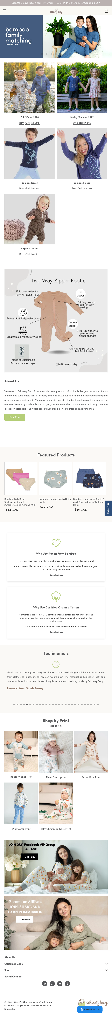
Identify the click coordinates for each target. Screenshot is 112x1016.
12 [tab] (49, 704)
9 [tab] (40, 704)
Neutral (35, 122)
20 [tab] (75, 704)
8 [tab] (37, 704)
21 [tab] (78, 704)
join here (29, 856)
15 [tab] (59, 704)
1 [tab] (14, 704)
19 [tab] (72, 704)
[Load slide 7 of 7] (70, 54)
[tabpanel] (56, 676)
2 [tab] (17, 704)
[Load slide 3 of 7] (51, 54)
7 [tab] (33, 704)
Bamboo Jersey (30, 182)
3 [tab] (21, 704)
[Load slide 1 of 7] (42, 54)
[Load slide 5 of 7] (60, 54)
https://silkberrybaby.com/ (27, 1002)
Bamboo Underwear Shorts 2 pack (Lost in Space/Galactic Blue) (88, 501)
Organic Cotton (29, 248)
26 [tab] (94, 704)
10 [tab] (43, 704)
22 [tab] (82, 704)
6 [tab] (30, 704)
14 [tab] (56, 704)
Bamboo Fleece (82, 182)
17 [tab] (65, 704)
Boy (21, 122)
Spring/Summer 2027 (82, 117)
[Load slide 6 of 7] (65, 54)
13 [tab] (53, 704)
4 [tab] (24, 704)
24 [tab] (88, 704)
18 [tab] (69, 704)
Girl (27, 122)
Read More (14, 417)
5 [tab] (27, 704)
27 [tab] (98, 704)
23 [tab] (85, 704)
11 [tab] (46, 704)
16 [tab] (62, 704)
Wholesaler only (82, 122)
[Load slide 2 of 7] (46, 54)
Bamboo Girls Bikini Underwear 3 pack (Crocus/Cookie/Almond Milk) (20, 501)
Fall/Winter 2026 (30, 117)
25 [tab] (91, 704)
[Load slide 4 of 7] (56, 54)
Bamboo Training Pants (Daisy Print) (55, 500)
